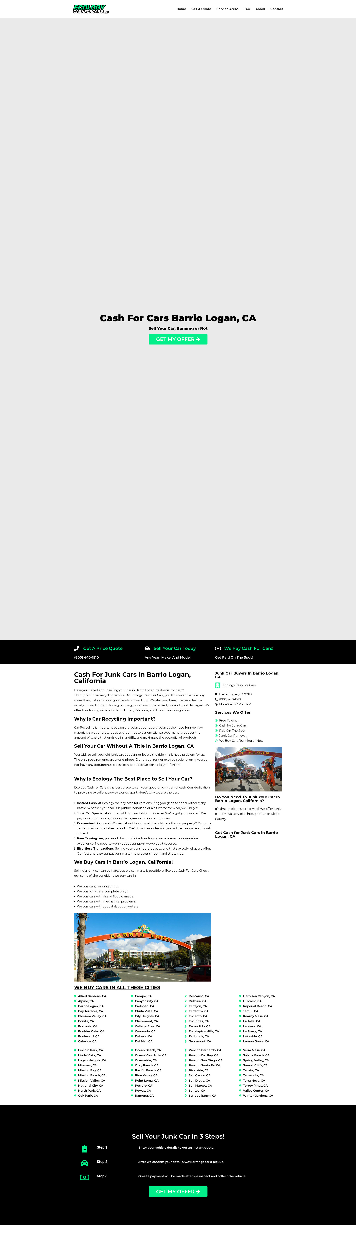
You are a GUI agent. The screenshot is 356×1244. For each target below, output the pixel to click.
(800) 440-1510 (86, 657)
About (260, 9)
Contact (276, 9)
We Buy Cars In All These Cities (117, 987)
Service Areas (227, 9)
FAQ (247, 9)
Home (181, 9)
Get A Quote (201, 9)
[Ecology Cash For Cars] (90, 9)
